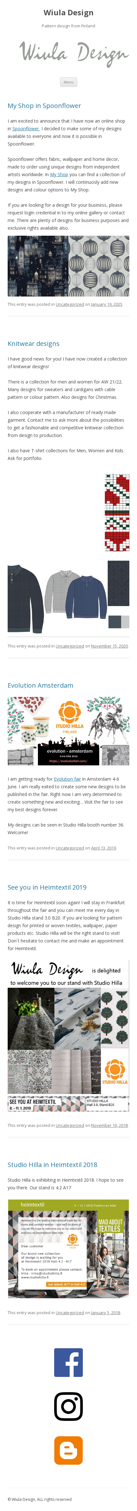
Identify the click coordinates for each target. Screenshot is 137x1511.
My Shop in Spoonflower (44, 105)
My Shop (59, 174)
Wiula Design (69, 13)
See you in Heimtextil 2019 (47, 887)
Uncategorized (70, 304)
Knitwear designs (34, 343)
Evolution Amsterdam (40, 685)
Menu (69, 82)
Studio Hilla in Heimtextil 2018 (52, 1164)
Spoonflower (26, 128)
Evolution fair (67, 779)
